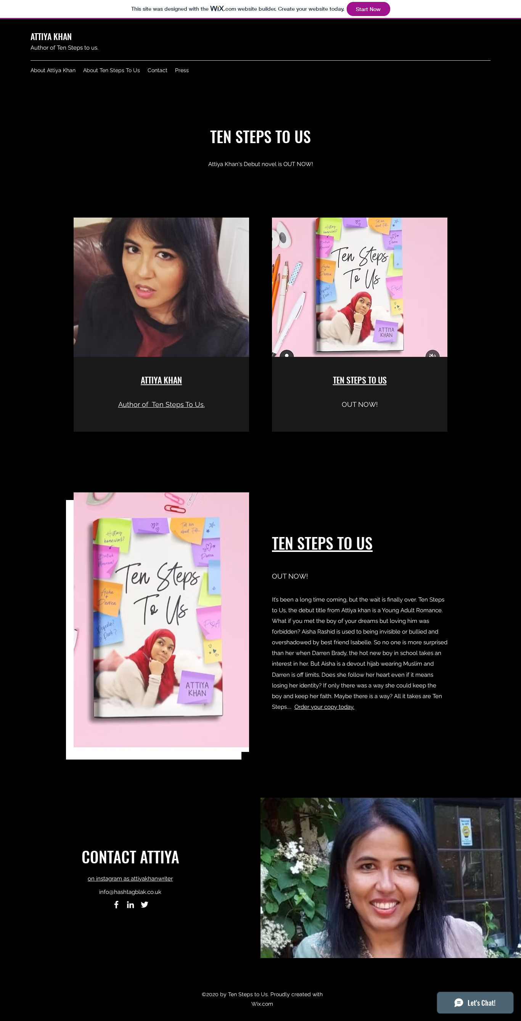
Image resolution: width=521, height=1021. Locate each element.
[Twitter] (145, 905)
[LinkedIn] (130, 905)
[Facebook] (116, 905)
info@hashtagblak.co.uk (130, 892)
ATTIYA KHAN (161, 380)
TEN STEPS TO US (360, 380)
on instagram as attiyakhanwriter (130, 878)
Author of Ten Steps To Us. (161, 404)
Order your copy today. (324, 706)
